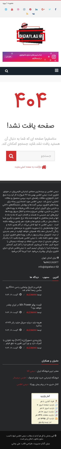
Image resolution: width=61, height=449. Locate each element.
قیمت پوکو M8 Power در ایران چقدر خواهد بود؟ (36, 80)
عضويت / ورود (8, 3)
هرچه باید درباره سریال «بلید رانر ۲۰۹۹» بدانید (23, 324)
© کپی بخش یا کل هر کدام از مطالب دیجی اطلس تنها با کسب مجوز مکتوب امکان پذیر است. (31, 437)
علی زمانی (16, 444)
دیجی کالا (31, 371)
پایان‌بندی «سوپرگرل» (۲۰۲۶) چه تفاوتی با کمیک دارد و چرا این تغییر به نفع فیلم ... (22, 341)
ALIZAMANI (31, 294)
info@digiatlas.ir (47, 267)
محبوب (46, 277)
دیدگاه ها (34, 277)
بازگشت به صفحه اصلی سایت (28, 167)
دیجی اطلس (22, 384)
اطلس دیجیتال (19, 378)
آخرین (55, 277)
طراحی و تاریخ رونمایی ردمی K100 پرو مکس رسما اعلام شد (32, 76)
